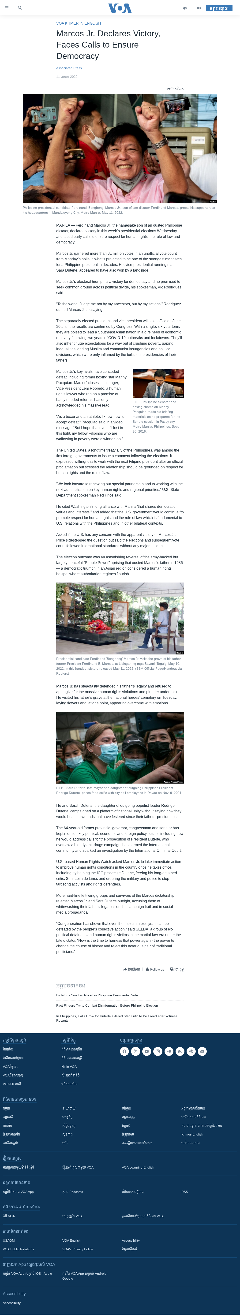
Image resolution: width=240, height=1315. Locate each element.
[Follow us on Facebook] (124, 1051)
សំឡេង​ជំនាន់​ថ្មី (70, 1075)
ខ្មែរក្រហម (128, 1134)
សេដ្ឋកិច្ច (67, 1117)
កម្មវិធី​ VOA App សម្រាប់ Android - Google (85, 1276)
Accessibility (131, 1240)
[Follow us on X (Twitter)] (135, 1051)
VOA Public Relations (18, 1249)
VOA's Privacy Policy (77, 1249)
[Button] (175, 89)
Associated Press (69, 68)
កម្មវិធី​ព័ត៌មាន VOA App (18, 1192)
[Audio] (185, 8)
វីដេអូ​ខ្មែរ (8, 1049)
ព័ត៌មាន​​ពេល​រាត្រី (71, 1058)
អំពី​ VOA (9, 1216)
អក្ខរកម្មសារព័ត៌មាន (193, 1108)
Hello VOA (69, 1066)
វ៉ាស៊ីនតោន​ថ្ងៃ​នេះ (13, 1058)
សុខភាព (67, 1134)
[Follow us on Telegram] (169, 1051)
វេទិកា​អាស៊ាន (69, 1084)
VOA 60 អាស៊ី (12, 1084)
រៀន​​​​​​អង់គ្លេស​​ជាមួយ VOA (78, 1167)
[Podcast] (191, 1051)
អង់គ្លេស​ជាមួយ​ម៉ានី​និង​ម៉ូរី (18, 1167)
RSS (184, 1192)
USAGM (9, 1240)
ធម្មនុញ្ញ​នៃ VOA (72, 1216)
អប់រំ (65, 1143)
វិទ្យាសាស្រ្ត (128, 1117)
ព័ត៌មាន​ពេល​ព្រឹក (71, 1049)
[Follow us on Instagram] (157, 1051)
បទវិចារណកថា (190, 1143)
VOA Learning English (138, 1167)
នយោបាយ (68, 1108)
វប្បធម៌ (126, 1126)
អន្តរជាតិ (8, 1117)
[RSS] (180, 1051)
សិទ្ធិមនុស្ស (68, 1126)
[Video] (199, 8)
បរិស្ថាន (126, 1108)
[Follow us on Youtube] (146, 1051)
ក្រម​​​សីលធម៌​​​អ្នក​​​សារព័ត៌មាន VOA (143, 1216)
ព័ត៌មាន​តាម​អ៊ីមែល (133, 1192)
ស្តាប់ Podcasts (72, 1192)
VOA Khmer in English (78, 23)
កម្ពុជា (6, 1108)
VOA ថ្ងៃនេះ (10, 1066)
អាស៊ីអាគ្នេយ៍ (10, 1143)
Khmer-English (192, 1134)
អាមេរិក (7, 1126)
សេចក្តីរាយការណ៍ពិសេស (137, 1143)
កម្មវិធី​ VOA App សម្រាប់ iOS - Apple (27, 1273)
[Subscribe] (202, 1051)
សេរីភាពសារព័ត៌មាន (193, 1117)
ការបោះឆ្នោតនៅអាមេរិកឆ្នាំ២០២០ (201, 1126)
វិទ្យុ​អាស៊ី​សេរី (129, 1249)
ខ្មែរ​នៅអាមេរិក (11, 1134)
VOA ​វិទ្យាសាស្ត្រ (13, 1075)
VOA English (71, 1240)
